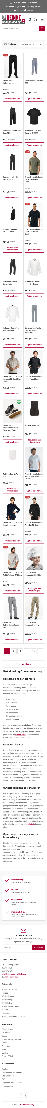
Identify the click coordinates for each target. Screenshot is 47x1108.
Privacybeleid (7, 1086)
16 (33, 651)
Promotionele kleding (11, 1006)
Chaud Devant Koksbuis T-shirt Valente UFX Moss (34, 179)
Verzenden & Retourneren (12, 1072)
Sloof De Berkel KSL (32, 425)
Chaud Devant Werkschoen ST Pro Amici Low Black (10, 427)
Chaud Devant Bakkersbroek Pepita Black (11, 625)
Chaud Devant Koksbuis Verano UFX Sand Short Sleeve (12, 379)
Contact (5, 1069)
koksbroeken (20, 734)
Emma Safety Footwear (11, 1039)
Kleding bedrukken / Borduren (14, 1016)
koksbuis (31, 824)
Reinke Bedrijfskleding (26, 1105)
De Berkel (6, 1033)
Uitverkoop (6, 1013)
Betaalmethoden (9, 1076)
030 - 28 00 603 (11, 977)
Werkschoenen (8, 996)
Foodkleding (7, 1000)
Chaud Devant (7, 1029)
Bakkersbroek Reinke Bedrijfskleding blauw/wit (33, 330)
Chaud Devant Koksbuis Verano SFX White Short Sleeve (34, 476)
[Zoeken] (42, 28)
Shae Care (6, 1046)
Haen (4, 1049)
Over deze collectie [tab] (23, 664)
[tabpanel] (23, 766)
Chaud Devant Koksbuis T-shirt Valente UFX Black (34, 231)
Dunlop (5, 1053)
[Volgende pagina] (40, 651)
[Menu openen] (42, 19)
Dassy (4, 1036)
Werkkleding (7, 1003)
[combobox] (23, 28)
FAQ (3, 1079)
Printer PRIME (7, 1056)
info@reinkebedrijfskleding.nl (14, 974)
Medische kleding (9, 989)
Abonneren (38, 947)
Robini (4, 1043)
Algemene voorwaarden (12, 1082)
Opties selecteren (12, 99)
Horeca (5, 993)
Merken (5, 1010)
